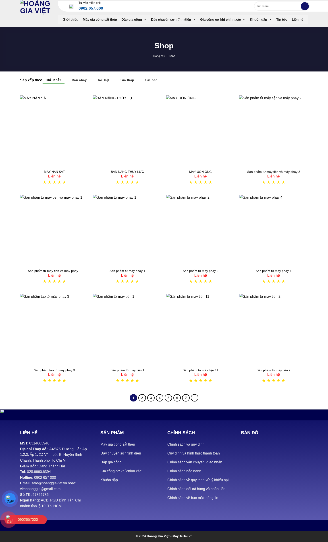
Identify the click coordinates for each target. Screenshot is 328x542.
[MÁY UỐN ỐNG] (200, 131)
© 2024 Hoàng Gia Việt (153, 536)
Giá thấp (127, 80)
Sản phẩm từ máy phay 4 (273, 271)
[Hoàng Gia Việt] (35, 12)
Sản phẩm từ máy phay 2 (200, 271)
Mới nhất (53, 80)
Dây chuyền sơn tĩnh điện (171, 19)
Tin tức (281, 19)
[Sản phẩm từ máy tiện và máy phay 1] (54, 230)
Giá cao (151, 80)
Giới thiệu (70, 19)
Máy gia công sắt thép (100, 19)
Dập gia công (131, 19)
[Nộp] (305, 6)
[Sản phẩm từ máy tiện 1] (127, 329)
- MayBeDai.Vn (181, 536)
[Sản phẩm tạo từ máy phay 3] (54, 329)
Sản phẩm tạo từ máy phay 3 (54, 370)
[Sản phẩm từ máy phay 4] (273, 230)
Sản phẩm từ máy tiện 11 (200, 370)
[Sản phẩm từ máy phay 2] (200, 230)
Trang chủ (159, 56)
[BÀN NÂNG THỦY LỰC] (127, 131)
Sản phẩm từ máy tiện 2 (274, 370)
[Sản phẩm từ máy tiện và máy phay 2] (273, 131)
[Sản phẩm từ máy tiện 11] (200, 329)
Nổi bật (104, 80)
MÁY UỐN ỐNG (200, 171)
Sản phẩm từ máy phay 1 (127, 271)
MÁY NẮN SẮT (54, 171)
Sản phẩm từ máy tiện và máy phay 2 (273, 171)
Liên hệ (297, 19)
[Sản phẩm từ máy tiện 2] (273, 329)
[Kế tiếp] (194, 398)
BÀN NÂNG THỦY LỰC (127, 171)
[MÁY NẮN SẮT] (54, 131)
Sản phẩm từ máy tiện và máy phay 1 (54, 271)
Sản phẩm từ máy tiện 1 (127, 370)
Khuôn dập (258, 19)
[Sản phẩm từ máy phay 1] (127, 230)
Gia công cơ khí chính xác (220, 19)
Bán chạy (79, 80)
